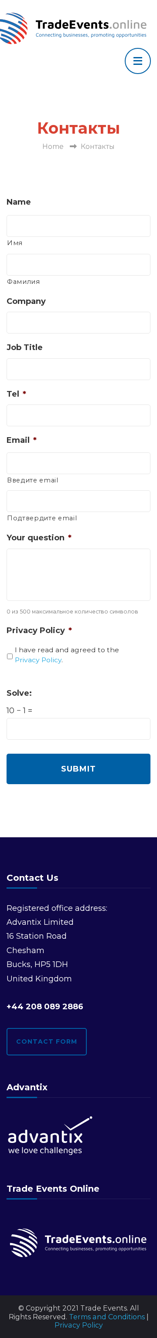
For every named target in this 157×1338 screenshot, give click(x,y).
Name (19, 202)
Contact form (46, 1041)
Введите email (32, 480)
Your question (39, 538)
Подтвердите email (42, 518)
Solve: (19, 693)
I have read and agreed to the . (67, 655)
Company (26, 301)
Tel (16, 394)
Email (22, 440)
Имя (15, 243)
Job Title (25, 347)
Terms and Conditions (107, 1317)
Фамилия (23, 282)
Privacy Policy (39, 630)
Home (53, 146)
